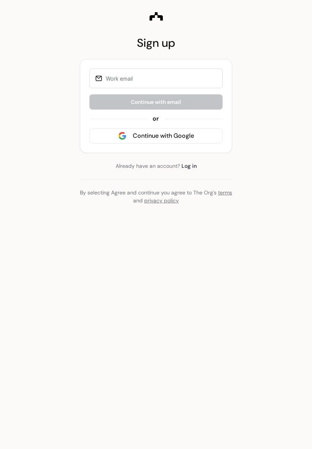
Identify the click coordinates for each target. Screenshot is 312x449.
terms (225, 192)
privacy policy (161, 200)
